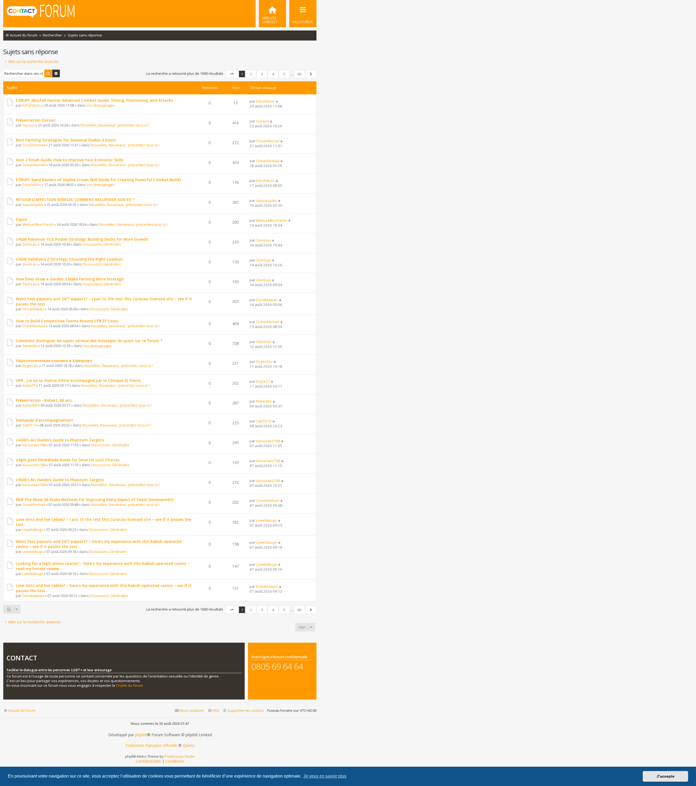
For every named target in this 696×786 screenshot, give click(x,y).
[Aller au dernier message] (277, 101)
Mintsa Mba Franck (37, 224)
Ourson (28, 125)
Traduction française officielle (151, 745)
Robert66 (29, 405)
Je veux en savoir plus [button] (324, 776)
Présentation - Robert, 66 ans (44, 400)
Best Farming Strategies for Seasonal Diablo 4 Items (66, 140)
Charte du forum (129, 685)
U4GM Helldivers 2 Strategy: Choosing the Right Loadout (69, 259)
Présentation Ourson (35, 120)
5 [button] (284, 74)
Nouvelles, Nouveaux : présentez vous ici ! (114, 125)
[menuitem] (272, 13)
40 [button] (299, 74)
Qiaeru (188, 745)
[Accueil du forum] (40, 13)
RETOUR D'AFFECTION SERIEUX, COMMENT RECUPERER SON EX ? (75, 199)
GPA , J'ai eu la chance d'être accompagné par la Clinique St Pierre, (78, 380)
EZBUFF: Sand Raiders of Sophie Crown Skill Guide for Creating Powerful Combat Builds (98, 179)
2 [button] (251, 74)
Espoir (21, 219)
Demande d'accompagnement (44, 420)
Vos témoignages (100, 105)
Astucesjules (32, 204)
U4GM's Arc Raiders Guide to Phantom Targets (60, 439)
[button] (232, 74)
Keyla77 (28, 385)
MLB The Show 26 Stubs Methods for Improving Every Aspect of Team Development (95, 499)
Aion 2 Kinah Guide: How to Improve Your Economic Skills (69, 159)
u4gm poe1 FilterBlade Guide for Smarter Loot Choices (68, 459)
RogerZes (30, 365)
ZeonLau (29, 244)
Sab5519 (29, 425)
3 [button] (262, 74)
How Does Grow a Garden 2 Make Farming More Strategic (70, 278)
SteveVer (29, 345)
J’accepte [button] (666, 776)
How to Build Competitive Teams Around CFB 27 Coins (67, 320)
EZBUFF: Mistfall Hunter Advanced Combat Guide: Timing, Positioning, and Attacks (94, 100)
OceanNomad (33, 145)
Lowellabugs (32, 529)
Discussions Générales (102, 244)
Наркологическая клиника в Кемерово (54, 360)
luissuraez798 (33, 444)
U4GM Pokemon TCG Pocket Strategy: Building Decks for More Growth (82, 239)
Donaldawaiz (33, 309)
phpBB (141, 734)
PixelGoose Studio (179, 756)
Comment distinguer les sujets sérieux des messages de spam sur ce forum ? (89, 340)
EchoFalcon (31, 105)
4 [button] (273, 74)
